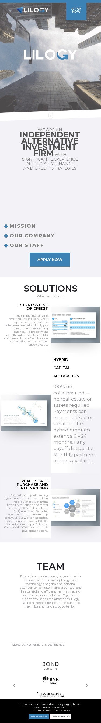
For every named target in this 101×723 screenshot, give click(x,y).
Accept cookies (38, 716)
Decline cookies (61, 716)
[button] (14, 685)
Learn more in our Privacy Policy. (50, 710)
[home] (32, 10)
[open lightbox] (75, 325)
